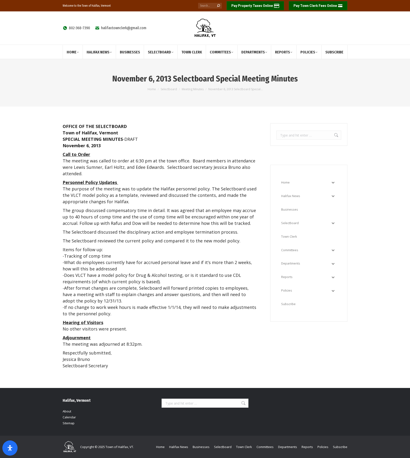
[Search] (218, 6)
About (67, 411)
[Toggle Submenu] (333, 182)
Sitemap (69, 423)
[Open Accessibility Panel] (10, 448)
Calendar (69, 417)
